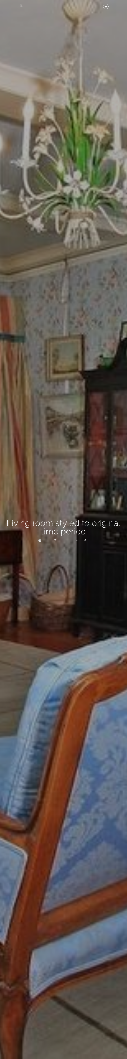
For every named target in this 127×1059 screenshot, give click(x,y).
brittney (46, 540)
